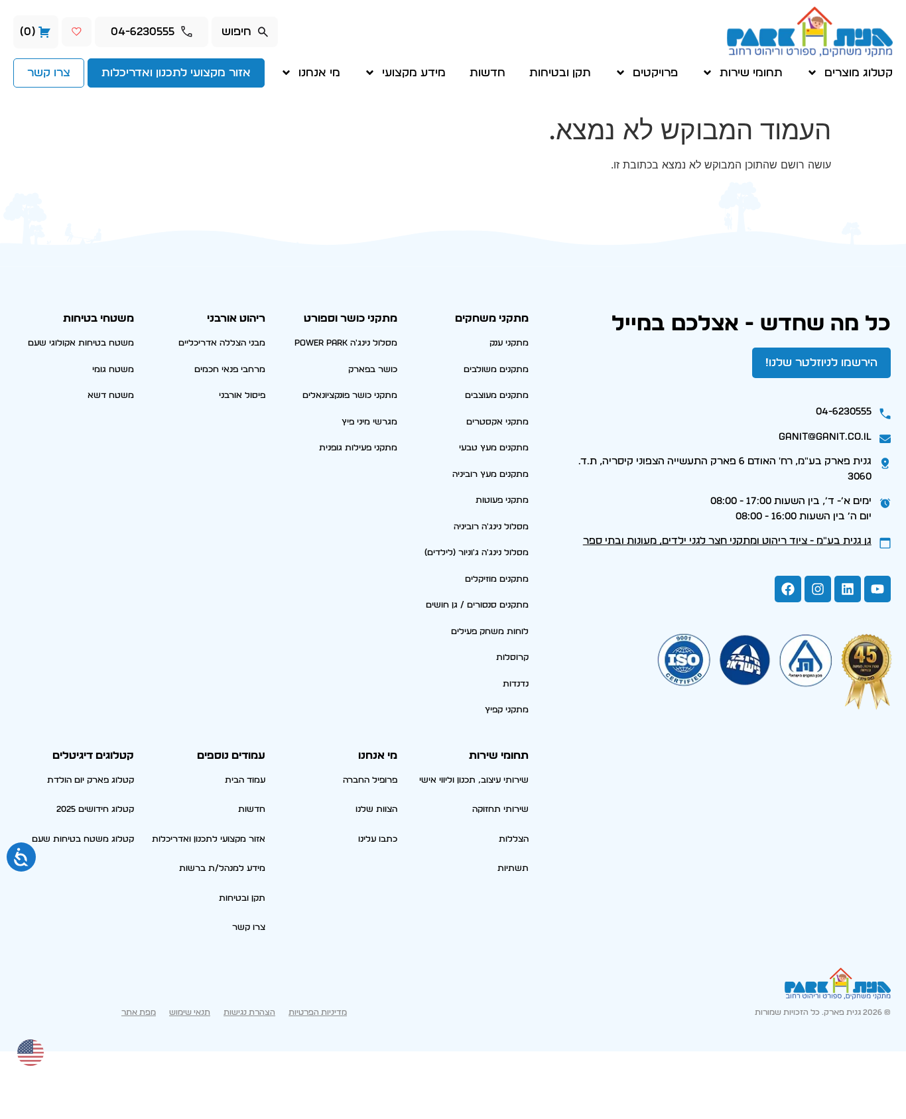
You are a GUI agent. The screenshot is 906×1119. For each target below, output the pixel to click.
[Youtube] (877, 589)
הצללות (514, 839)
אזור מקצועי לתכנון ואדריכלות (208, 839)
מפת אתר (138, 1012)
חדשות (487, 72)
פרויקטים (655, 72)
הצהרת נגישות (249, 1012)
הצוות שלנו (376, 809)
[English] (31, 1051)
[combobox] (245, 32)
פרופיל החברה (370, 780)
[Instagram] (818, 589)
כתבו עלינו (377, 839)
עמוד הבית (245, 780)
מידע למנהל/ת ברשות (222, 868)
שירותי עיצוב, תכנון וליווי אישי (474, 780)
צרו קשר (248, 927)
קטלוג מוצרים (858, 72)
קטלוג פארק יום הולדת (90, 780)
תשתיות (513, 868)
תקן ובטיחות (560, 72)
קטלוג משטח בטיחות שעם (83, 839)
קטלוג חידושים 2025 (95, 809)
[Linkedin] (847, 589)
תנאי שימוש (189, 1012)
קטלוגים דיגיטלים (93, 755)
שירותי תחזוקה (500, 809)
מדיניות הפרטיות (318, 1012)
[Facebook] (788, 589)
